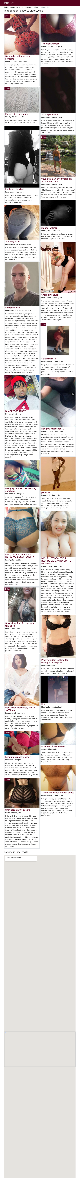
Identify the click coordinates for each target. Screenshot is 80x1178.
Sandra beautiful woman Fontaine (17, 57)
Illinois (36, 7)
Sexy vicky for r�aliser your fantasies (20, 624)
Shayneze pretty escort (17, 810)
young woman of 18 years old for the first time (56, 180)
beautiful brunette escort (18, 757)
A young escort (13, 241)
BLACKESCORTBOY (15, 411)
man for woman (49, 228)
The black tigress (50, 43)
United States (27, 7)
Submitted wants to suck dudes (57, 792)
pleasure (45, 492)
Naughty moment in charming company (20, 489)
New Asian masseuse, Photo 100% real (20, 709)
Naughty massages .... (52, 428)
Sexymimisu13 (48, 358)
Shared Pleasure (49, 294)
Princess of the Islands (53, 746)
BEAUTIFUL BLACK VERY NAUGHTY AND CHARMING (19, 556)
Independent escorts (12, 7)
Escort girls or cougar (16, 114)
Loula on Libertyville (15, 189)
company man (12, 307)
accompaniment (49, 114)
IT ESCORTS (9, 3)
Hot (43, 704)
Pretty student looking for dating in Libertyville (54, 661)
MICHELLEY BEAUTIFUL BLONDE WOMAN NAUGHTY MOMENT (56, 561)
